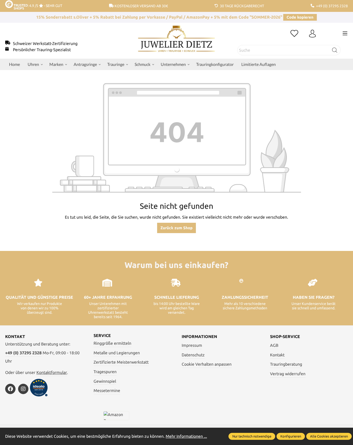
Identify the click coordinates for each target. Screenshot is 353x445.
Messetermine (107, 390)
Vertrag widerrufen (287, 373)
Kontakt (277, 354)
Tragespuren (105, 371)
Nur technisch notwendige (251, 436)
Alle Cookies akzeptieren (329, 436)
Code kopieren (300, 17)
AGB (274, 345)
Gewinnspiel (105, 381)
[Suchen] (335, 50)
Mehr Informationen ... (186, 436)
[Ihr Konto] (312, 34)
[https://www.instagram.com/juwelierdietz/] (23, 389)
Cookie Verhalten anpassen (207, 364)
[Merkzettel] (294, 34)
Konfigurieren (290, 436)
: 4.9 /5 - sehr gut (45, 6)
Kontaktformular (51, 372)
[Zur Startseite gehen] (176, 42)
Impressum (192, 345)
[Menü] (345, 33)
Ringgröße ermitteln (112, 343)
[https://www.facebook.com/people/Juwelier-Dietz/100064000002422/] (10, 389)
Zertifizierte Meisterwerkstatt (121, 362)
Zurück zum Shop (176, 228)
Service (102, 335)
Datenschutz (193, 354)
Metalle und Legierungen (117, 352)
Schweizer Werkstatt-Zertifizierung (45, 43)
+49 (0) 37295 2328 (23, 352)
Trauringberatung (286, 364)
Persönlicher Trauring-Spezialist (42, 49)
